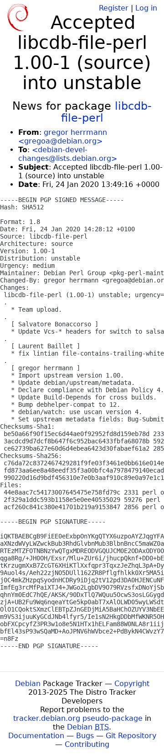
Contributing (87, 744)
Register (113, 8)
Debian (28, 683)
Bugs (85, 735)
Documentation (36, 735)
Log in (146, 8)
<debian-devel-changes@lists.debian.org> (67, 154)
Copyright (131, 683)
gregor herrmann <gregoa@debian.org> (62, 136)
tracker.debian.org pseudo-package (78, 718)
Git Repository (131, 735)
